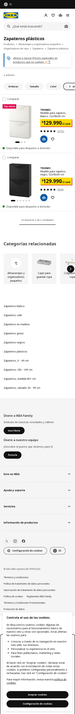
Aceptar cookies (37, 694)
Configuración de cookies (37, 703)
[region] (37, 661)
